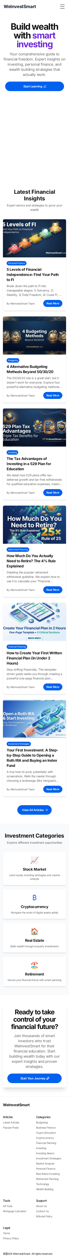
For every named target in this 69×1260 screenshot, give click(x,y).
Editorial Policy (44, 1216)
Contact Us (42, 1211)
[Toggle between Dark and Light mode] (6, 1254)
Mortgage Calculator (14, 1211)
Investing (41, 1148)
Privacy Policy (11, 1238)
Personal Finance (45, 1168)
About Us (41, 1206)
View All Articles (33, 810)
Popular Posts (11, 1127)
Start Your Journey (32, 1078)
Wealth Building (45, 1189)
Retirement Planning (47, 1178)
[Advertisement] (34, 143)
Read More (52, 303)
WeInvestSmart (16, 1105)
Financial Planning (46, 1143)
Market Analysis (45, 1163)
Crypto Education (46, 1132)
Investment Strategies (48, 1158)
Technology (42, 1184)
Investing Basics (45, 1153)
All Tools (7, 1206)
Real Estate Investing (48, 1173)
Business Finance (46, 1127)
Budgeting (42, 1122)
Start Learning (32, 86)
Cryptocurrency (45, 1137)
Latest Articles (11, 1122)
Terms (6, 1233)
